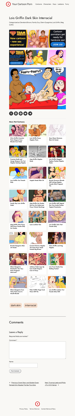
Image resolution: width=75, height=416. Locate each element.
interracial (30, 305)
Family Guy (36, 22)
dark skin (16, 305)
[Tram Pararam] (37, 47)
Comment (13, 340)
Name (11, 362)
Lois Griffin (56, 22)
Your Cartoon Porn (22, 4)
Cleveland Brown (25, 22)
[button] (11, 113)
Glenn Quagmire (46, 22)
